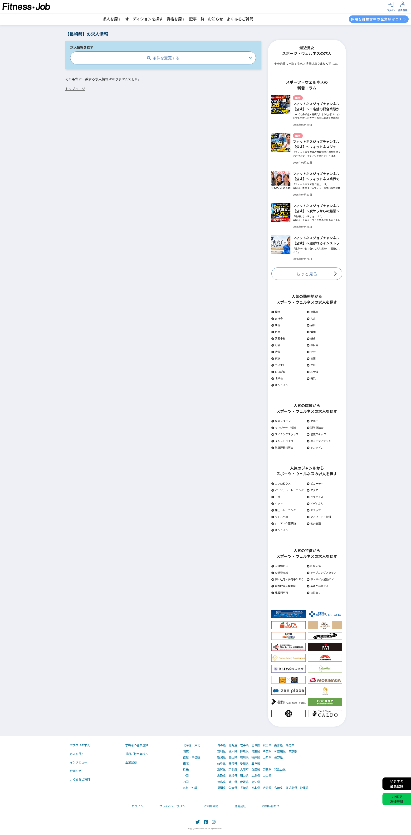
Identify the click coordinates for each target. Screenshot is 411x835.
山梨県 (267, 757)
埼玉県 (255, 751)
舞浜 (313, 378)
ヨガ (277, 497)
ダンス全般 (281, 517)
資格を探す (176, 19)
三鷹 (313, 358)
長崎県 (244, 788)
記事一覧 (196, 19)
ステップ (315, 510)
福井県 (255, 757)
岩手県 (244, 745)
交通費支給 (281, 572)
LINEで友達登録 (396, 799)
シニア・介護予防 (285, 523)
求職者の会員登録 (136, 745)
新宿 (277, 325)
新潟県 (221, 757)
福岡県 (221, 788)
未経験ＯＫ (281, 566)
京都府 (233, 769)
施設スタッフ (283, 421)
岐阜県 (221, 763)
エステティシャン (320, 441)
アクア (314, 490)
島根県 (233, 775)
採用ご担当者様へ (136, 754)
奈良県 (267, 769)
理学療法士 (316, 427)
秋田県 (267, 745)
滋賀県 (221, 769)
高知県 (255, 782)
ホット (279, 503)
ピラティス (316, 497)
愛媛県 (244, 782)
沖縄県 (304, 788)
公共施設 (315, 523)
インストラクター (285, 441)
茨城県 (221, 751)
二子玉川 (280, 365)
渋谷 (277, 352)
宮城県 (255, 745)
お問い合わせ (270, 806)
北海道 (233, 745)
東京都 (293, 751)
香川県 (233, 782)
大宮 (313, 318)
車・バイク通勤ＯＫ (322, 579)
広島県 (255, 775)
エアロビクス (283, 483)
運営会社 (240, 806)
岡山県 (244, 775)
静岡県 (233, 763)
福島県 (290, 745)
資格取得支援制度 (285, 586)
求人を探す (112, 19)
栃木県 (233, 751)
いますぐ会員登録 (396, 783)
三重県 (255, 763)
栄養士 (314, 421)
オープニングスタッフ (323, 572)
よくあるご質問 (240, 19)
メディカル (316, 503)
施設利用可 (281, 592)
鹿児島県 (291, 788)
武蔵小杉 (280, 338)
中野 (313, 352)
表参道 (314, 372)
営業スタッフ (318, 434)
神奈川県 (280, 751)
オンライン (281, 385)
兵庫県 (255, 769)
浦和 (313, 332)
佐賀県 (233, 788)
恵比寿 (314, 312)
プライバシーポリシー (173, 806)
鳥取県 (221, 775)
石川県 (244, 757)
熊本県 (255, 788)
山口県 (267, 775)
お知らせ (215, 19)
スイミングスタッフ (286, 434)
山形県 (278, 745)
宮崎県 (278, 788)
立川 (313, 365)
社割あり (315, 592)
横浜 (277, 312)
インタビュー (78, 762)
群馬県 (244, 751)
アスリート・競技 (320, 517)
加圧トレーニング (285, 510)
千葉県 (267, 751)
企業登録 (131, 762)
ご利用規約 (211, 806)
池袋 (277, 345)
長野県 (278, 757)
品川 (313, 325)
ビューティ (316, 483)
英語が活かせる (319, 586)
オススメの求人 (80, 745)
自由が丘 (280, 372)
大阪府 (244, 769)
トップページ (75, 88)
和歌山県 (280, 769)
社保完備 (315, 566)
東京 (277, 358)
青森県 (221, 745)
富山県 (233, 757)
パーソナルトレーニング (289, 490)
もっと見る (307, 274)
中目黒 (314, 345)
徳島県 (221, 782)
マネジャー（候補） (286, 427)
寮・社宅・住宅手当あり (289, 579)
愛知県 (244, 763)
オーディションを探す (144, 19)
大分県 (267, 788)
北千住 (279, 378)
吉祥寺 (279, 318)
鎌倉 (313, 338)
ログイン (137, 806)
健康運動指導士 (284, 447)
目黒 (277, 332)
